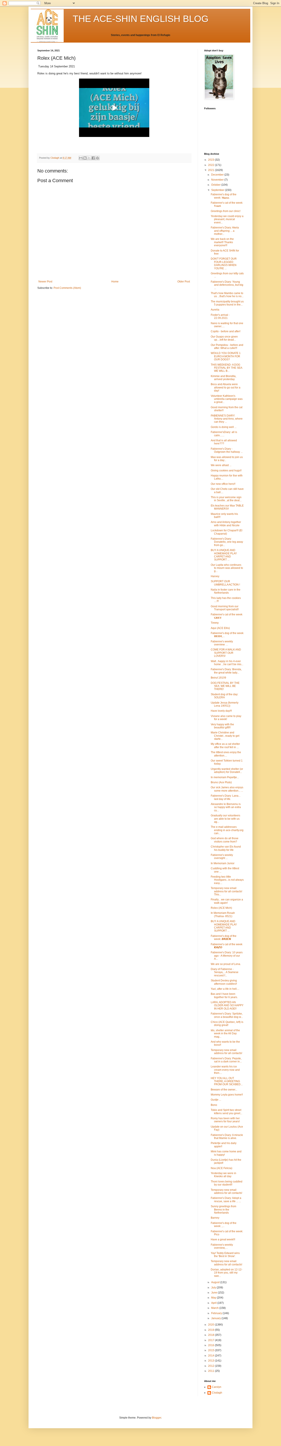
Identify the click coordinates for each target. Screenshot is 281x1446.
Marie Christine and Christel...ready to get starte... (225, 735)
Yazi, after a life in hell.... (225, 988)
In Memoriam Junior (222, 863)
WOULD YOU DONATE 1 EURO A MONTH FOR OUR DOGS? (226, 356)
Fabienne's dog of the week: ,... (223, 1224)
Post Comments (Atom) (67, 287)
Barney (215, 1217)
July (214, 1287)
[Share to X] (89, 158)
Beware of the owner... (224, 1089)
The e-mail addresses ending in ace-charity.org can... (227, 830)
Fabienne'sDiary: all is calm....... (224, 434)
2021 (211, 170)
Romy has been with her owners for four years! (225, 1120)
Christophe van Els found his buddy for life (226, 848)
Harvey (215, 576)
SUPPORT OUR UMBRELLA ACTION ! (225, 583)
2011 (211, 1370)
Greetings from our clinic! (225, 211)
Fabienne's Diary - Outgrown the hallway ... (227, 450)
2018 (211, 1334)
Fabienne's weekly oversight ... (222, 856)
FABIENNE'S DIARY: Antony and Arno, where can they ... (227, 419)
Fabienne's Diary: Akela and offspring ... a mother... (225, 230)
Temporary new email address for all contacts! (226, 1052)
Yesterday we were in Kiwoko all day (223, 1175)
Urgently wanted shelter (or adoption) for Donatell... (227, 770)
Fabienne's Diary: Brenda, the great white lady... (226, 671)
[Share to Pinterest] (97, 158)
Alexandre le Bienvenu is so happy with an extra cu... (226, 807)
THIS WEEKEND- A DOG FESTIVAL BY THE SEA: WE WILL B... (227, 368)
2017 (211, 1340)
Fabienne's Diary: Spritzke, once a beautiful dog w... (227, 1015)
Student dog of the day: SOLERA (224, 696)
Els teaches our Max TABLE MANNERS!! (227, 507)
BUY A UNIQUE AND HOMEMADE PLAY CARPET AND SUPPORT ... (224, 555)
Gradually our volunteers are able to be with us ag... (225, 818)
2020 (211, 1324)
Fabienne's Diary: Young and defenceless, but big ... (227, 285)
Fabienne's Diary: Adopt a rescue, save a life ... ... (226, 1199)
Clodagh (217, 1392)
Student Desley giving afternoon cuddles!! (224, 982)
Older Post (183, 281)
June (214, 1292)
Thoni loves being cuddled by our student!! (226, 1183)
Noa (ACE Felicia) (221, 1168)
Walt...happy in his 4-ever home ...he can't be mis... (227, 663)
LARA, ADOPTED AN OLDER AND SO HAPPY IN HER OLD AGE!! (227, 1005)
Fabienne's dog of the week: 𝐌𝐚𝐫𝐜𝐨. (223, 196)
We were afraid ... (221, 465)
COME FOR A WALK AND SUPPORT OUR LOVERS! (226, 652)
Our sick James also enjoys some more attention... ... (227, 789)
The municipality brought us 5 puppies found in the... (227, 303)
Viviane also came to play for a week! (226, 718)
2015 (211, 1350)
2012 (211, 1365)
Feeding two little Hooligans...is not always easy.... (227, 880)
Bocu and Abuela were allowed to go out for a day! (225, 387)
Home (115, 281)
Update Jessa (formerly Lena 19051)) (224, 704)
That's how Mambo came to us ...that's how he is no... (227, 295)
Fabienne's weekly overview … (222, 643)
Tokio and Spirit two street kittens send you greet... (226, 1111)
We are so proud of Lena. (226, 964)
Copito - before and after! (225, 331)
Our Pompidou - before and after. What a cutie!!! (227, 346)
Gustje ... (216, 1099)
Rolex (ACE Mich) (221, 907)
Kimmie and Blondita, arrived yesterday (223, 378)
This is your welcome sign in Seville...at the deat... (226, 499)
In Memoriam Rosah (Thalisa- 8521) (223, 914)
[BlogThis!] (85, 158)
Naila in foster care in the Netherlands (225, 591)
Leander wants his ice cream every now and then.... (225, 1069)
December (217, 174)
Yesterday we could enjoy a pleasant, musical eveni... (227, 219)
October (216, 184)
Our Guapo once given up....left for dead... (224, 338)
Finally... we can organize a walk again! (227, 901)
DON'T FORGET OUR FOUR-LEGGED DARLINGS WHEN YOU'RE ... (224, 263)
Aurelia (215, 309)
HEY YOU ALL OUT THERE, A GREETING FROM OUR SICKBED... (227, 1081)
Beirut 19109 (218, 677)
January (216, 1318)
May (214, 1297)
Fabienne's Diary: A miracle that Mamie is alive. (227, 1136)
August (215, 1282)
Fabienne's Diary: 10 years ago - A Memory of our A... (227, 955)
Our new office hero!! (223, 483)
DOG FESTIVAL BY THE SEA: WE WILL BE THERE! (225, 686)
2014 (211, 1355)
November (217, 179)
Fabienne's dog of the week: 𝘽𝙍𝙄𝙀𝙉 (223, 937)
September (218, 190)
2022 (211, 165)
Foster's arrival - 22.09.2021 (220, 316)
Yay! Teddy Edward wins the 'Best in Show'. (225, 1255)
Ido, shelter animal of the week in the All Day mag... (225, 1033)
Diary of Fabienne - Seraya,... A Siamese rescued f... (224, 972)
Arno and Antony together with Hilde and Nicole (226, 524)
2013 (211, 1360)
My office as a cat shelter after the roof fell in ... (225, 745)
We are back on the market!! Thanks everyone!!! (222, 242)
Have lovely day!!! (221, 710)
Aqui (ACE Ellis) (220, 628)
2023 (211, 159)
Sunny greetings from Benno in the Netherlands (223, 1209)
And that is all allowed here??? (224, 442)
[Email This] (81, 158)
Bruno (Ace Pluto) (221, 782)
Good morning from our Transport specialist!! (225, 608)
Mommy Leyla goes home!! (227, 1094)
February (217, 1313)
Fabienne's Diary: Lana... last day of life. (225, 797)
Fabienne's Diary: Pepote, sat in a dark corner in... (226, 1060)
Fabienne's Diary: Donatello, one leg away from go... (227, 542)
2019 (211, 1329)
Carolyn (216, 1387)
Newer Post (45, 281)
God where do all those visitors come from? (224, 840)
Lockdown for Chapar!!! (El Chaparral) (226, 532)
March (215, 1307)
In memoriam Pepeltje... (225, 777)
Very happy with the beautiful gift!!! (222, 726)
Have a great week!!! (223, 1239)
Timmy (215, 622)
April (214, 1302)
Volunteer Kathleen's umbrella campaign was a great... (227, 399)
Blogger (156, 1417)
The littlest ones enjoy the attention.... (226, 754)
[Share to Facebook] (93, 158)
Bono (214, 1105)
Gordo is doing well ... (223, 427)
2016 (211, 1345)
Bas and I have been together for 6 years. (224, 995)
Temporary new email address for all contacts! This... (226, 891)
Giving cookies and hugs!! (226, 470)
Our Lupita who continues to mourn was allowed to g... (227, 568)
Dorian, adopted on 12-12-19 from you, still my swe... (226, 1272)
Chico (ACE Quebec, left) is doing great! (227, 1023)
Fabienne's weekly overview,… (222, 1246)
